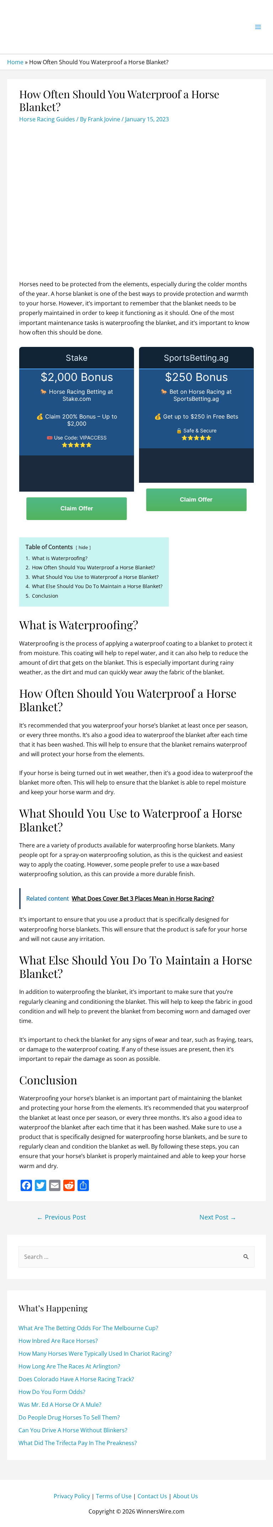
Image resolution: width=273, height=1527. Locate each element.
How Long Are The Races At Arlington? (69, 1366)
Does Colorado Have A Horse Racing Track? (76, 1379)
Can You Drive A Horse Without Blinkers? (72, 1430)
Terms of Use (114, 1496)
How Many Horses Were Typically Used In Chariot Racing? (95, 1353)
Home (15, 62)
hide (83, 547)
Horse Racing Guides (47, 119)
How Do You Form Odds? (51, 1392)
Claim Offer (76, 508)
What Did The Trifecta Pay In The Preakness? (77, 1443)
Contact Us (152, 1496)
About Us (185, 1496)
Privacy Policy (72, 1496)
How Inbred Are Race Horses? (58, 1341)
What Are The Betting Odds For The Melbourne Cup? (88, 1328)
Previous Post (61, 1217)
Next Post (217, 1217)
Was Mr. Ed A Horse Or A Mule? (59, 1405)
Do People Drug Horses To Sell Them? (69, 1417)
